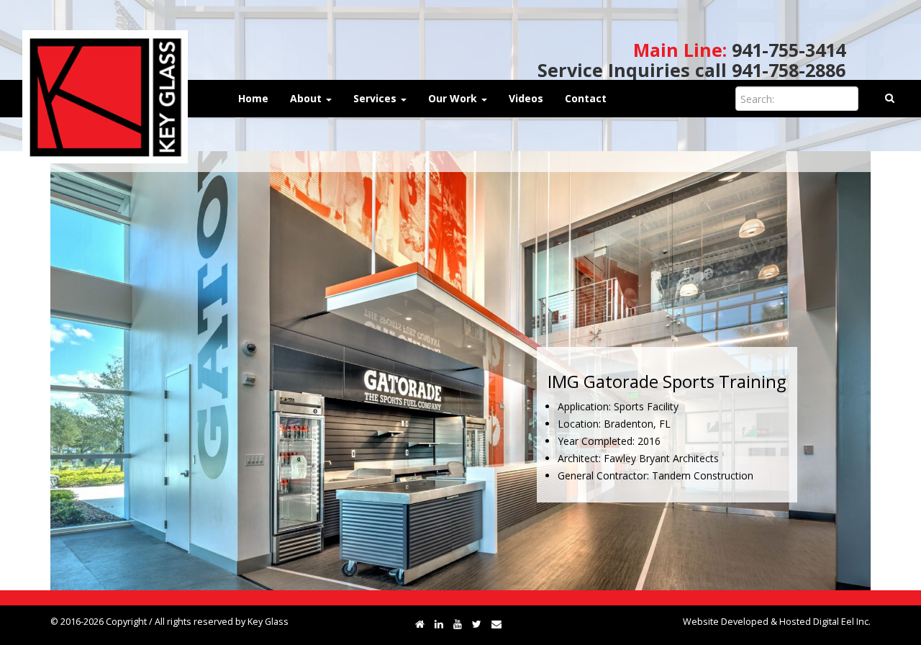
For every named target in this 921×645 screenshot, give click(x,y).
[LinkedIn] (439, 624)
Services (376, 98)
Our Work (454, 98)
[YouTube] (457, 624)
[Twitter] (476, 624)
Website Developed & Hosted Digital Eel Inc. (777, 621)
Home (253, 98)
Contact (586, 98)
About (307, 98)
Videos (526, 98)
